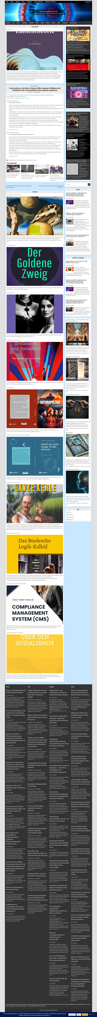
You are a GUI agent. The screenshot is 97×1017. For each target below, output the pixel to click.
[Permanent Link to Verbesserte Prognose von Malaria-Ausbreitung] (42, 167)
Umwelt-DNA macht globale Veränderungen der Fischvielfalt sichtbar (37, 829)
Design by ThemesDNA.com (48, 1010)
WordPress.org (69, 518)
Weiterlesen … (72, 229)
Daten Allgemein (73, 23)
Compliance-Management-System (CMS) (16, 484)
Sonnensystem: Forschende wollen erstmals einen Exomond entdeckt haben (80, 893)
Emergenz (69, 81)
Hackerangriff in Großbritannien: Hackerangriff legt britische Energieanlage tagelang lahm (76, 193)
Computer (31, 23)
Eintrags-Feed (69, 513)
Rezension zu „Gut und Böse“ (73, 354)
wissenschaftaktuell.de (48, 11)
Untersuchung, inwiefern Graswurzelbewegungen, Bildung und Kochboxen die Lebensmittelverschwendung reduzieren (34, 87)
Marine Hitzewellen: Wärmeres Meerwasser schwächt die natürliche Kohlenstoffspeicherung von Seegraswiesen (15, 737)
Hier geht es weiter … (13, 128)
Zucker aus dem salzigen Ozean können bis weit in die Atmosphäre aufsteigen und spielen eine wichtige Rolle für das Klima (15, 865)
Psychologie (65, 23)
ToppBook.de (29, 2)
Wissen (12, 2)
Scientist (30, 90)
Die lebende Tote (10, 193)
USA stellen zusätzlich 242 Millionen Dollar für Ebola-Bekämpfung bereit (58, 886)
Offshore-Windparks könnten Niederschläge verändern (75, 212)
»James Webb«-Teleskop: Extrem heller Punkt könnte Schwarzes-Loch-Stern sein (80, 780)
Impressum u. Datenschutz (50, 2)
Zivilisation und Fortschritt (13, 240)
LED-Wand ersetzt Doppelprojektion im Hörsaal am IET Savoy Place (77, 234)
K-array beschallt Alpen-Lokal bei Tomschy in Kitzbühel (36, 807)
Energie (42, 23)
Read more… (59, 734)
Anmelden (68, 510)
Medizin (53, 23)
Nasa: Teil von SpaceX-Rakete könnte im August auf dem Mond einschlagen (81, 916)
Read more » (86, 350)
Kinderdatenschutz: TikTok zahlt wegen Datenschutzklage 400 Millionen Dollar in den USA (76, 300)
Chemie (58, 23)
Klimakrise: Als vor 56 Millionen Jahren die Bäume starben (15, 786)
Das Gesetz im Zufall (11, 29)
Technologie (24, 23)
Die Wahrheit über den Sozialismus (15, 533)
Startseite (8, 23)
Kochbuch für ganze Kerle (13, 382)
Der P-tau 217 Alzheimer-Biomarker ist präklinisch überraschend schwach (58, 957)
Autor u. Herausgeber (38, 2)
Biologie (48, 23)
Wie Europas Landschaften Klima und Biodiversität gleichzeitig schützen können (38, 896)
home (7, 2)
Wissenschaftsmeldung (31, 158)
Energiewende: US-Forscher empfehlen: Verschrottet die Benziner (37, 764)
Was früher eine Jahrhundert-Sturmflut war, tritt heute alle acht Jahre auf (37, 852)
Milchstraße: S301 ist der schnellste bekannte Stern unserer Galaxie (80, 714)
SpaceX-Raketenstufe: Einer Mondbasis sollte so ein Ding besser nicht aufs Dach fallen (80, 850)
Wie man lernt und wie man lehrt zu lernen (17, 582)
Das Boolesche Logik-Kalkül (13, 433)
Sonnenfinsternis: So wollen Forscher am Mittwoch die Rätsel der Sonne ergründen (80, 803)
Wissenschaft (21, 158)
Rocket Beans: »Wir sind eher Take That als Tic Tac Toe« (77, 260)
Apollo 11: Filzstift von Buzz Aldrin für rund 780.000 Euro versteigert (81, 958)
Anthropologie (10, 288)
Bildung (13, 158)
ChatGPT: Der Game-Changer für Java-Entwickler (18, 335)
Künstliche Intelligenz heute (13, 632)
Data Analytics (69, 431)
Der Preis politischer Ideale (72, 393)
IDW (17, 158)
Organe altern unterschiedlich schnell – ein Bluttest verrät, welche (59, 817)
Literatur (17, 2)
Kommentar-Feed (70, 515)
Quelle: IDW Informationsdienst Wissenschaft (18, 96)
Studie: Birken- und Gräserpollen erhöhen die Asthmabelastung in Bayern (58, 691)
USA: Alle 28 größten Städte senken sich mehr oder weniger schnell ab (13, 174)
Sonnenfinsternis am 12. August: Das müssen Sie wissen (79, 870)
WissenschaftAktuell (34, 84)
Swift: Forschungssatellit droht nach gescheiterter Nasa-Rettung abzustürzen (80, 691)
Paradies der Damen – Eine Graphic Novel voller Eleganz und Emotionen (77, 319)
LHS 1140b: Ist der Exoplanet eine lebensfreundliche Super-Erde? (80, 937)
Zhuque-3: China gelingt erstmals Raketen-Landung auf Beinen (80, 735)
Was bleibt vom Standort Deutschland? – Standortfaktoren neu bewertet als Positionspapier (76, 111)
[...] (33, 78)
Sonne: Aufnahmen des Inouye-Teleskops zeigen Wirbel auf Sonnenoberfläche (81, 827)
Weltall (18, 23)
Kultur (23, 2)
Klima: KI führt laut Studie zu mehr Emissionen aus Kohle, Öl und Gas (37, 716)
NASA (13, 23)
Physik (37, 23)
